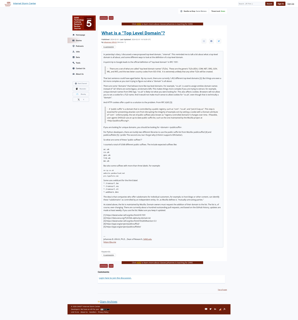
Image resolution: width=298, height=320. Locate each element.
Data (78, 57)
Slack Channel (82, 83)
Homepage (80, 35)
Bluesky (83, 94)
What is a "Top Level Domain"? (133, 33)
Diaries (79, 40)
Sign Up (290, 3)
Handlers (92, 312)
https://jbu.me (109, 242)
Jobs (78, 51)
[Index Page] (7, 3)
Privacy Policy (103, 312)
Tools (78, 62)
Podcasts (80, 46)
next (111, 18)
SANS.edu (147, 239)
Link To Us (75, 312)
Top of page (222, 290)
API (91, 309)
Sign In (281, 3)
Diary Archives (108, 301)
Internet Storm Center (24, 3)
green (223, 11)
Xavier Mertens (201, 11)
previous (103, 18)
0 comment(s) (108, 47)
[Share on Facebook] (211, 41)
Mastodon (83, 89)
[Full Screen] (204, 41)
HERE (138, 24)
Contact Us (80, 68)
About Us (80, 74)
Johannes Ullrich (110, 42)
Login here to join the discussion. (115, 278)
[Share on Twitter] (219, 41)
